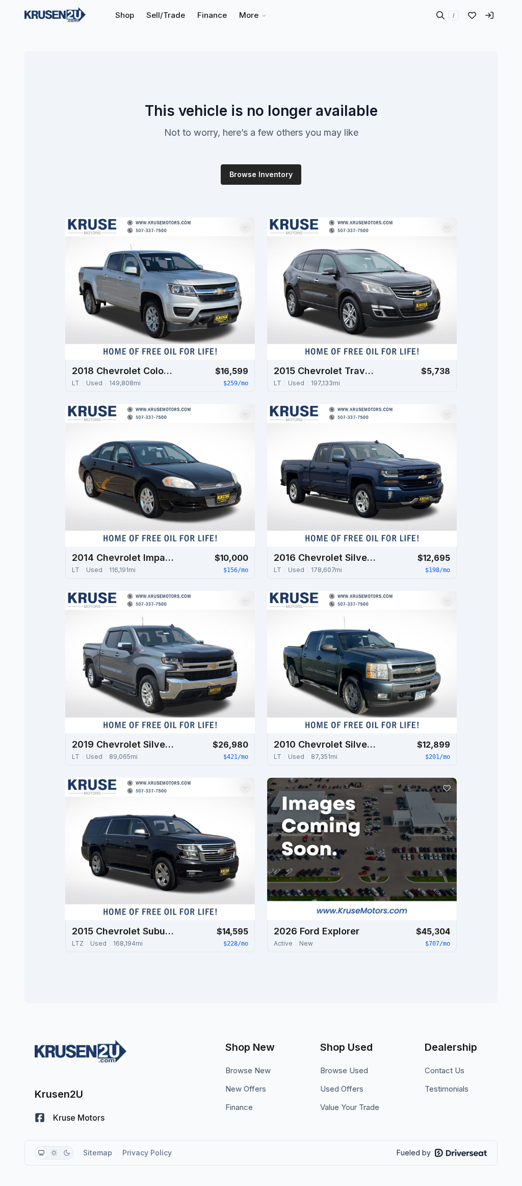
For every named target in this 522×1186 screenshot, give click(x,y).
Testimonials (446, 1089)
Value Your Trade (349, 1107)
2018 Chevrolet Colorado (123, 370)
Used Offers (341, 1089)
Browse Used (344, 1070)
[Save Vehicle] (245, 228)
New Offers (245, 1089)
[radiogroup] (54, 1153)
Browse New (248, 1070)
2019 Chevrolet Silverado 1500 (123, 744)
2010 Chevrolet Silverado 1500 (325, 744)
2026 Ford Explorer (316, 931)
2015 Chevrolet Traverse (325, 370)
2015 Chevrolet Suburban (123, 931)
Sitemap (97, 1152)
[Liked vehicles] (472, 15)
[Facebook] (40, 1118)
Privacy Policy (147, 1152)
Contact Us (444, 1070)
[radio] (41, 1153)
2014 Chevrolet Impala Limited (123, 557)
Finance (239, 1107)
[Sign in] (489, 15)
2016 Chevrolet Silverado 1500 (325, 557)
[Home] (55, 15)
